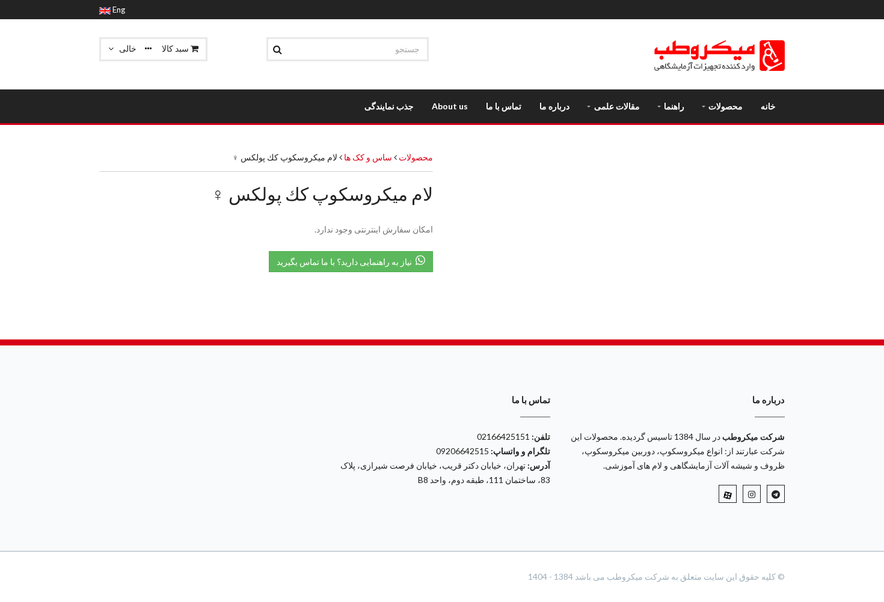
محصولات (416, 157)
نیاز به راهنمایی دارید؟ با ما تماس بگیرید (346, 262)
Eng (118, 9)
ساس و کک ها (367, 157)
